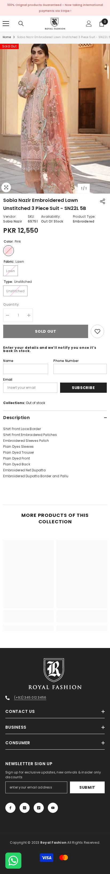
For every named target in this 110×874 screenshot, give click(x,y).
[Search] (21, 23)
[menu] (6, 23)
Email (7, 379)
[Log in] (89, 24)
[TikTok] (39, 808)
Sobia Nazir (12, 221)
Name (8, 360)
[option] (55, 119)
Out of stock (35, 403)
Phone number (65, 360)
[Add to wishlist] (97, 331)
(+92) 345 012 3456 (30, 697)
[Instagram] (24, 808)
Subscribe (83, 387)
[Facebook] (10, 808)
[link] (28, 619)
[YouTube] (53, 808)
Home (7, 37)
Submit (87, 787)
